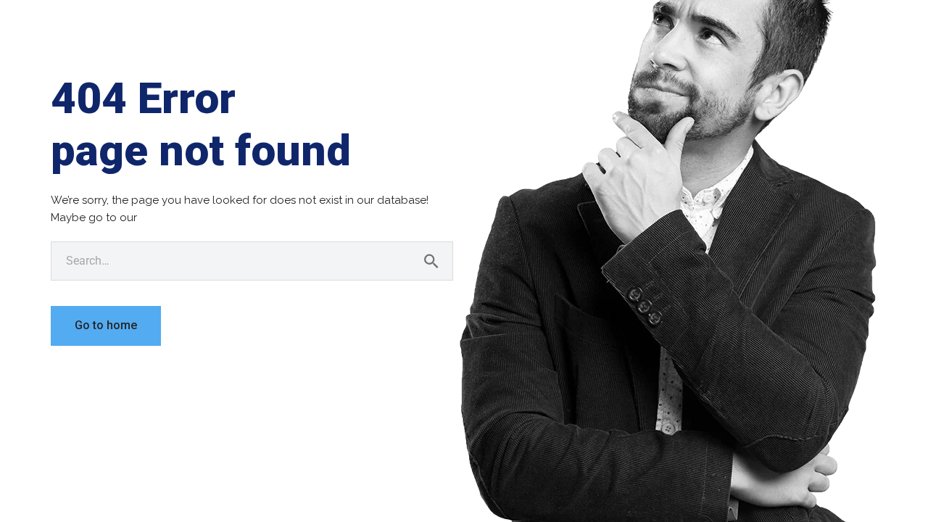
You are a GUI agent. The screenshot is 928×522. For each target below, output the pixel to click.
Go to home (106, 325)
